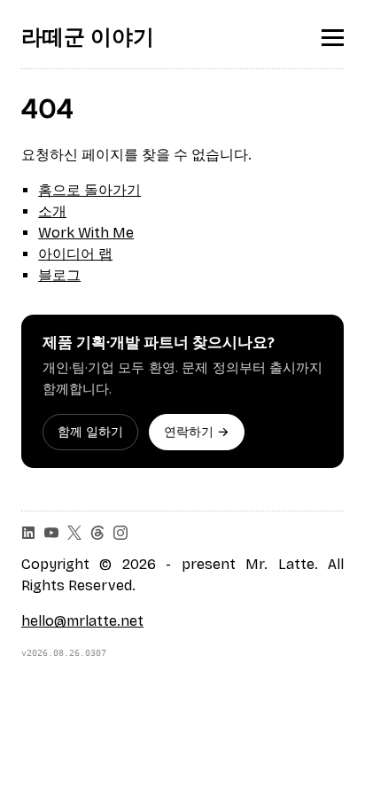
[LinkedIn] (28, 533)
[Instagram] (120, 533)
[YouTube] (51, 533)
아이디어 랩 (75, 254)
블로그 (59, 275)
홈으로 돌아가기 (89, 190)
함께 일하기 (90, 432)
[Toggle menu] (333, 38)
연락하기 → (196, 432)
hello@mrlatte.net (82, 620)
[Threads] (97, 533)
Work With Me (86, 232)
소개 (52, 211)
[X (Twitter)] (74, 533)
